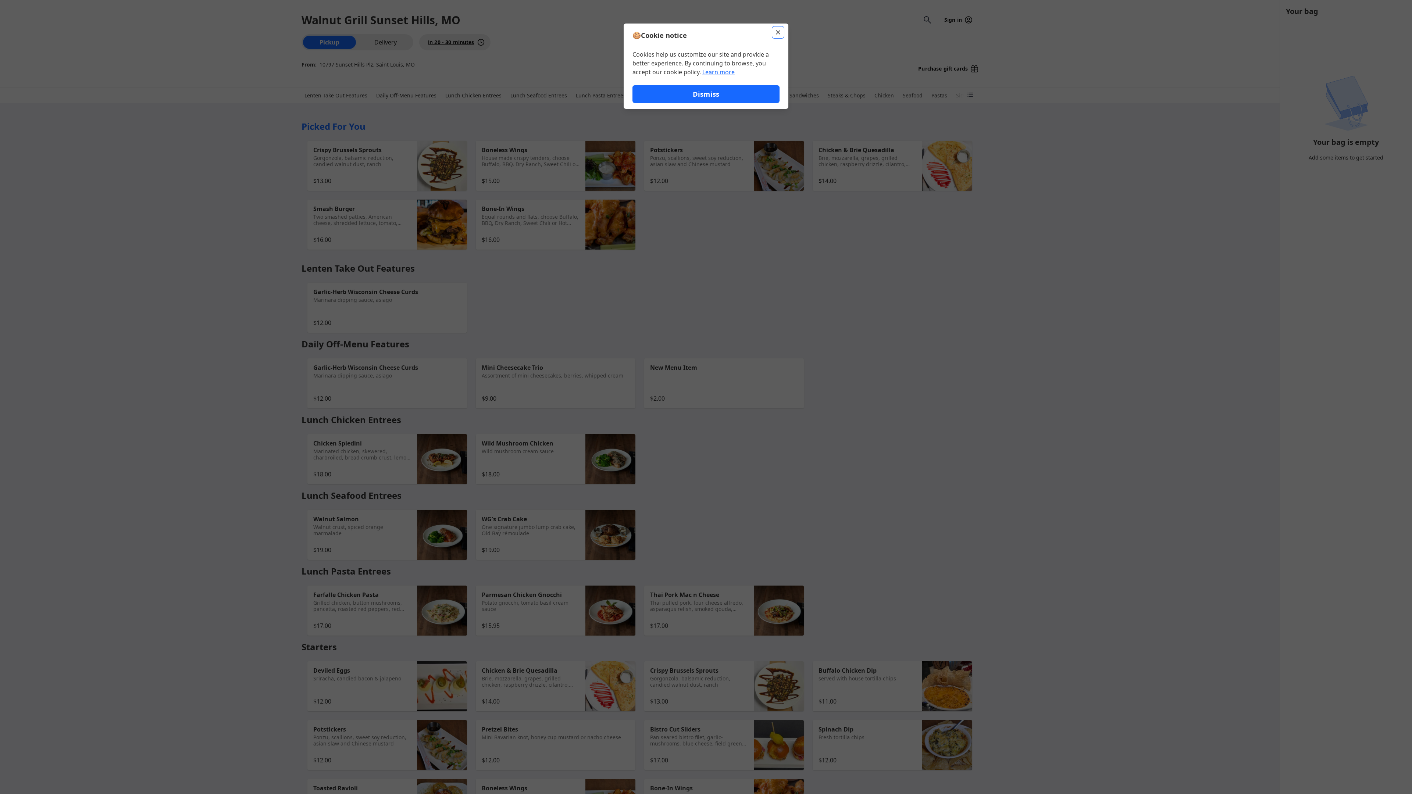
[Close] (778, 32)
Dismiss (706, 94)
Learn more (718, 72)
